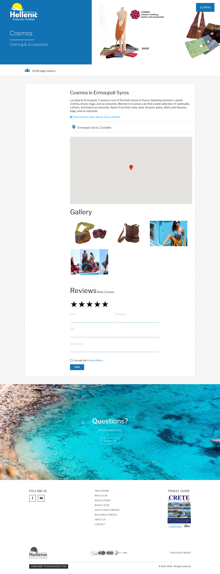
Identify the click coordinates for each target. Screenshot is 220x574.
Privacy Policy (95, 360)
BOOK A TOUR (102, 505)
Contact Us (110, 440)
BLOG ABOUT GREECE (106, 515)
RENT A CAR (101, 495)
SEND (77, 367)
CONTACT (100, 524)
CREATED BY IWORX (180, 553)
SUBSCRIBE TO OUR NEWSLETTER (48, 566)
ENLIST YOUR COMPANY (107, 510)
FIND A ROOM (102, 491)
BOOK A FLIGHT (103, 500)
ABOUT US (100, 519)
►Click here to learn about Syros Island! (95, 117)
